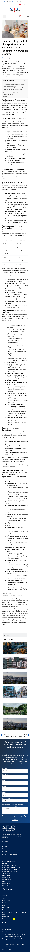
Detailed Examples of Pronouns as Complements (15, 87)
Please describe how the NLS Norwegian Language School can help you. (13, 805)
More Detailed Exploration (9, 94)
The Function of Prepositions (9, 83)
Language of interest (7, 798)
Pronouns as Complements (9, 86)
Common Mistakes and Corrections (11, 92)
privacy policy (22, 816)
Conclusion (5, 96)
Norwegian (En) (7, 58)
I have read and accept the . (15, 816)
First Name (5, 768)
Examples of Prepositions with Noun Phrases (14, 84)
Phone (4, 786)
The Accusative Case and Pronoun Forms (12, 89)
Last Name (5, 774)
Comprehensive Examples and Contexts (12, 91)
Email (3, 780)
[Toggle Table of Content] (24, 81)
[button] (4, 16)
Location (4, 792)
